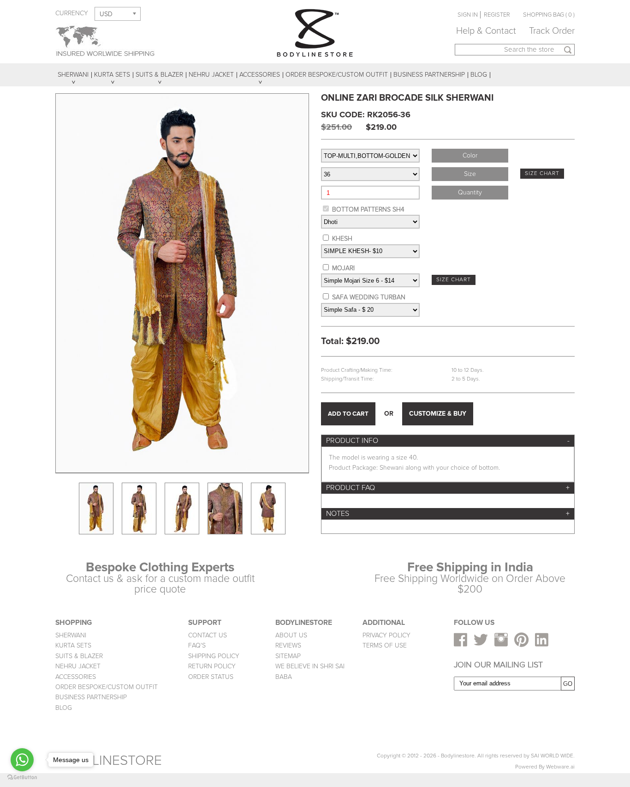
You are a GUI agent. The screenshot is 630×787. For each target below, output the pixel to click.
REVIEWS (288, 645)
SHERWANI (70, 635)
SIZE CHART (542, 173)
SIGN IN (468, 14)
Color (470, 155)
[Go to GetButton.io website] (22, 778)
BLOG (63, 708)
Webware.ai (560, 766)
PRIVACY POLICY (386, 635)
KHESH (342, 238)
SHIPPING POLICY (213, 656)
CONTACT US (207, 635)
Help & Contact (486, 30)
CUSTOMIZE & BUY (437, 414)
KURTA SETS (73, 645)
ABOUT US (291, 635)
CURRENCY (71, 13)
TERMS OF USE (385, 645)
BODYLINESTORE (108, 760)
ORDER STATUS (210, 677)
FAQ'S (197, 645)
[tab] (447, 441)
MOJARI (343, 268)
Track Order (552, 30)
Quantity (470, 192)
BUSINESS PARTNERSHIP (91, 697)
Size (470, 174)
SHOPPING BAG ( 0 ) (549, 14)
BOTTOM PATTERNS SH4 (368, 209)
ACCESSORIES (75, 677)
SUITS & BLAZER (79, 656)
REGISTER (497, 14)
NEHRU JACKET (78, 666)
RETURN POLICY (212, 666)
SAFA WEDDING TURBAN (368, 297)
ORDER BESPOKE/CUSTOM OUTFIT (106, 687)
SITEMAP (288, 656)
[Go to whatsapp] (22, 759)
